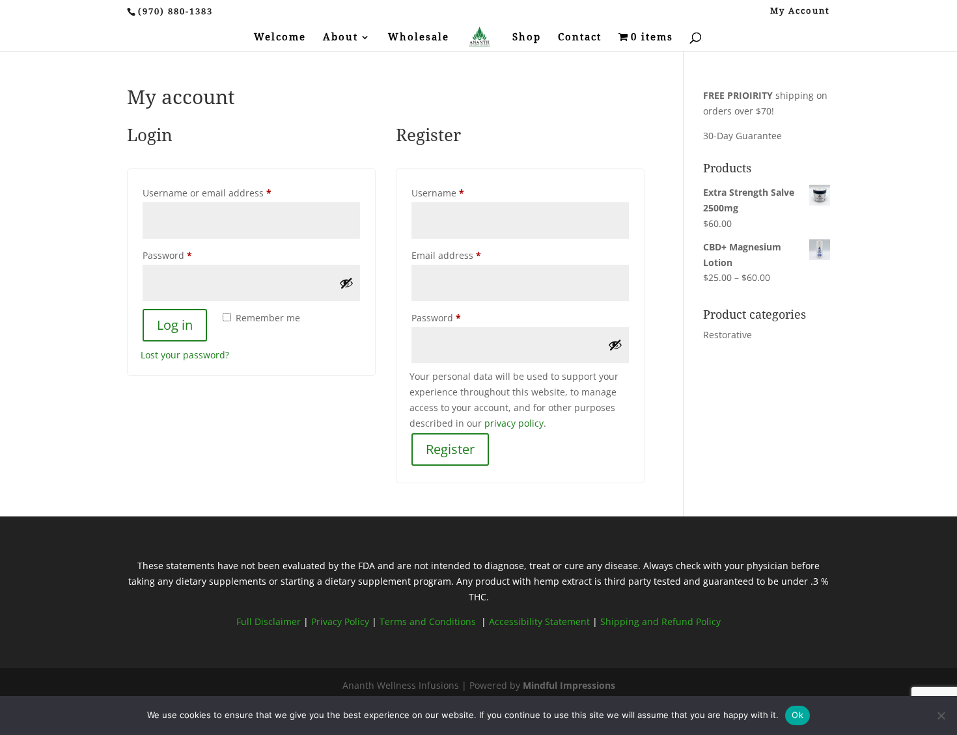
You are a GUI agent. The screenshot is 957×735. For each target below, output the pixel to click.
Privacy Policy (341, 621)
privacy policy (514, 423)
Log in (175, 325)
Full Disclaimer (268, 621)
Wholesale (418, 38)
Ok (797, 715)
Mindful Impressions (569, 685)
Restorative (727, 334)
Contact (580, 38)
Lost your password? (185, 355)
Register (450, 449)
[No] (940, 715)
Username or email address (227, 192)
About (340, 38)
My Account (800, 11)
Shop (526, 38)
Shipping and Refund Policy (660, 621)
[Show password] (346, 283)
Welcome (280, 38)
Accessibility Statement (539, 621)
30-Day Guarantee (742, 135)
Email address (466, 254)
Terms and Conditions (429, 621)
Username (457, 192)
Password (187, 254)
